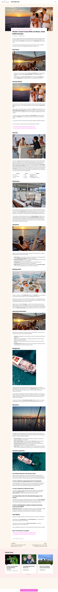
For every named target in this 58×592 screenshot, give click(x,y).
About (55, 1)
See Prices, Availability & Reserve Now (28, 590)
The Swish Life (9, 570)
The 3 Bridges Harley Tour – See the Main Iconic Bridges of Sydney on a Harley (39, 545)
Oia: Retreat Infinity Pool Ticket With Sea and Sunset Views (24, 126)
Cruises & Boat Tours (20, 29)
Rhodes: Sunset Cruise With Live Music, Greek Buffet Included (24, 128)
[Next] (51, 564)
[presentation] (12, 559)
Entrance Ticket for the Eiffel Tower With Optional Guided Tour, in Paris (18, 545)
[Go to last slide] (6, 564)
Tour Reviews (29, 29)
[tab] (28, 574)
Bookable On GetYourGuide (19, 538)
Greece (25, 29)
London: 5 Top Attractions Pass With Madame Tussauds (12, 568)
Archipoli (14, 29)
